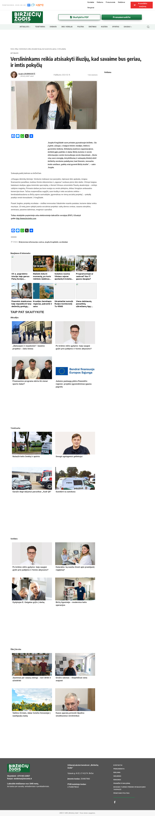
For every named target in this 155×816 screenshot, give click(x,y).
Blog (16, 49)
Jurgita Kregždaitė (51, 242)
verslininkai (63, 242)
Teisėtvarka (15, 428)
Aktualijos (14, 53)
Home (12, 49)
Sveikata (14, 539)
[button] (148, 27)
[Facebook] (29, 5)
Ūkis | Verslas (16, 649)
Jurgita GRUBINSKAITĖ (26, 74)
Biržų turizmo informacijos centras (31, 242)
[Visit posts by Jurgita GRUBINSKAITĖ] (14, 74)
